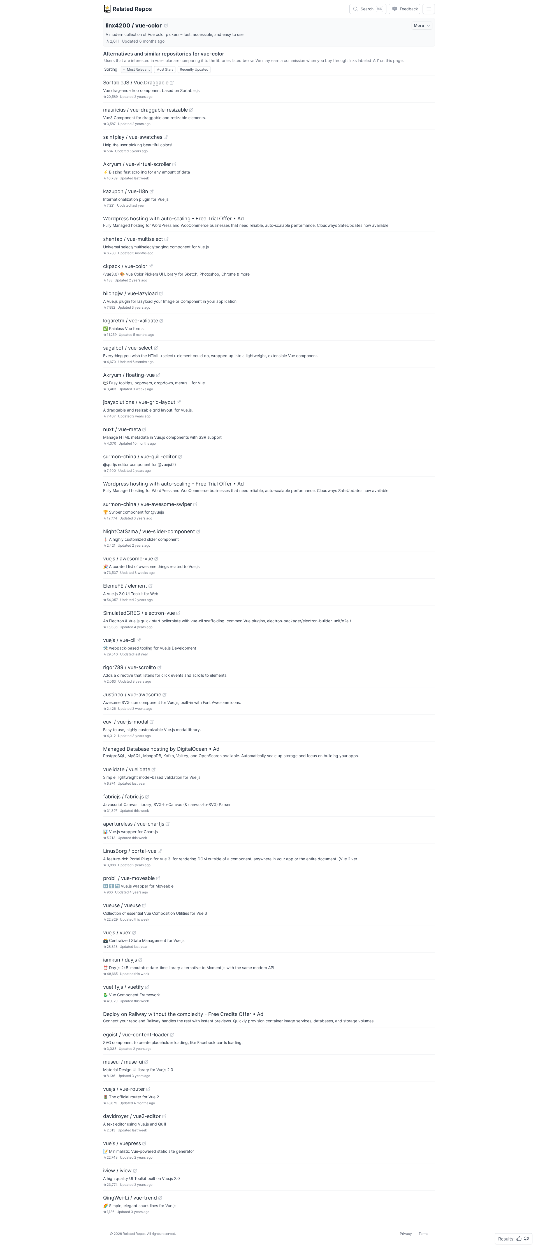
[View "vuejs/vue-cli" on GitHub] (138, 640)
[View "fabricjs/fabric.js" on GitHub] (147, 796)
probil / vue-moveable (129, 878)
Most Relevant (136, 69)
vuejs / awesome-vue (128, 559)
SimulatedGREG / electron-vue (139, 613)
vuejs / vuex (117, 932)
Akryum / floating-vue (129, 375)
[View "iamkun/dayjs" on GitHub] (140, 960)
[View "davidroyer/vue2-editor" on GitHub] (164, 1116)
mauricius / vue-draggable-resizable (145, 110)
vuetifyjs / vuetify (123, 987)
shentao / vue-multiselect (133, 239)
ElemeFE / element (125, 586)
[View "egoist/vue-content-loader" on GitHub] (172, 1034)
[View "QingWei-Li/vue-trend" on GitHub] (160, 1198)
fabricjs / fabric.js (123, 797)
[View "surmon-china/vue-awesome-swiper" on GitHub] (195, 504)
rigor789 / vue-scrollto (129, 667)
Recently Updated (194, 69)
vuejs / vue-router (124, 1089)
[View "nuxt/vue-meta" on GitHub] (144, 429)
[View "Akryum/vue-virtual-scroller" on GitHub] (174, 164)
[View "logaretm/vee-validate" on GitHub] (161, 320)
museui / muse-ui (123, 1062)
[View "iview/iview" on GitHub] (135, 1170)
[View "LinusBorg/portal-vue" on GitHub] (159, 851)
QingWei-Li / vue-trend (130, 1198)
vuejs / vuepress (122, 1143)
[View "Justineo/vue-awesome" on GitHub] (164, 694)
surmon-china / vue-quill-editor (140, 456)
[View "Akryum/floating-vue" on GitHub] (158, 375)
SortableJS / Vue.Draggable (135, 83)
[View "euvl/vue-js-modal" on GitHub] (151, 722)
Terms (423, 1233)
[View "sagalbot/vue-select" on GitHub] (156, 348)
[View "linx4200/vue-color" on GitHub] (166, 25)
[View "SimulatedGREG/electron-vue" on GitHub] (178, 613)
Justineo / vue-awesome (132, 694)
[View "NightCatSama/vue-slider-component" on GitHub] (198, 531)
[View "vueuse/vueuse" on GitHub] (144, 905)
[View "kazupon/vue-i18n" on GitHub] (151, 191)
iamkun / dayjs (120, 960)
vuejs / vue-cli (119, 640)
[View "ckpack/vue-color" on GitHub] (151, 266)
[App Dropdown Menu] (429, 9)
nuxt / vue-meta (122, 429)
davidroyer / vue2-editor (132, 1116)
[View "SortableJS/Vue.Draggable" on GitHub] (172, 82)
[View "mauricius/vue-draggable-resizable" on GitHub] (191, 110)
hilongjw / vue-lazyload (130, 293)
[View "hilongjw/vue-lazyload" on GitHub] (161, 293)
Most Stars (164, 69)
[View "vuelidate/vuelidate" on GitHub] (153, 769)
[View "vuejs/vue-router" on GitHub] (148, 1089)
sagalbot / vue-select (128, 348)
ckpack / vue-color (125, 266)
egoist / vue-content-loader (136, 1035)
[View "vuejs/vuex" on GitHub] (134, 932)
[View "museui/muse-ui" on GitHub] (146, 1062)
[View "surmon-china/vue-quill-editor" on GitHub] (180, 456)
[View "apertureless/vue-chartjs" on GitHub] (167, 824)
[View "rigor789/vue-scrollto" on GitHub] (159, 667)
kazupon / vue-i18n (125, 191)
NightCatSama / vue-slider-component (149, 531)
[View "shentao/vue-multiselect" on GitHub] (166, 239)
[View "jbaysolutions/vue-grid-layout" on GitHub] (179, 402)
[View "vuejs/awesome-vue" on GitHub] (156, 558)
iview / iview (117, 1170)
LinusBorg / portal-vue (129, 851)
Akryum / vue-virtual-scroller (137, 164)
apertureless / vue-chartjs (133, 824)
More (419, 25)
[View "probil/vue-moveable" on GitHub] (158, 878)
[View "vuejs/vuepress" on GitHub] (144, 1143)
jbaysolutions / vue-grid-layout (139, 402)
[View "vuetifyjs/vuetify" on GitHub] (147, 987)
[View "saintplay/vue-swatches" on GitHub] (165, 137)
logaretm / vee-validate (130, 321)
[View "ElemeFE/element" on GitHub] (150, 586)
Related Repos (132, 9)
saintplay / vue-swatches (132, 137)
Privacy (406, 1233)
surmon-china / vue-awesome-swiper (147, 504)
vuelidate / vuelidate (126, 769)
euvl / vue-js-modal (125, 722)
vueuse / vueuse (122, 905)
